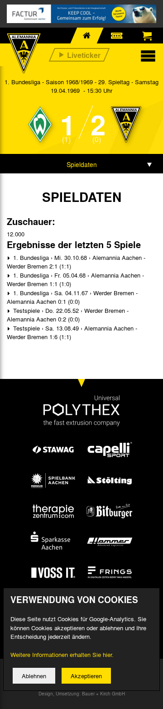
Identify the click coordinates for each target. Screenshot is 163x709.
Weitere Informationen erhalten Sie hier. (62, 654)
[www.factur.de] (81, 14)
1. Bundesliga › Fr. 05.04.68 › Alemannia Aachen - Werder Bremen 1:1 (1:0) (75, 279)
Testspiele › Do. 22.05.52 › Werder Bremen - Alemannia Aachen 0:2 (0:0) (68, 315)
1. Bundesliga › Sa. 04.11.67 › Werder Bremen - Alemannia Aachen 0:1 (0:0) (72, 297)
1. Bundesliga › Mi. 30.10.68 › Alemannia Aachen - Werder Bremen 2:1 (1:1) (76, 262)
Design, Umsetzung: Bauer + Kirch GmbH (81, 693)
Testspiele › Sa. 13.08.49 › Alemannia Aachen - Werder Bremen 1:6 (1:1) (72, 332)
